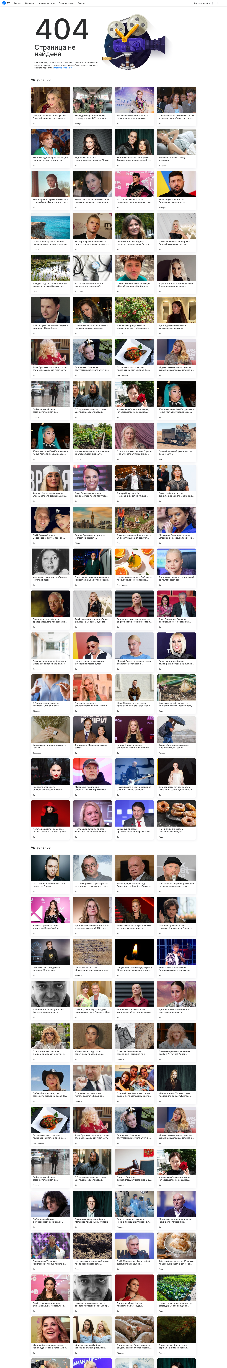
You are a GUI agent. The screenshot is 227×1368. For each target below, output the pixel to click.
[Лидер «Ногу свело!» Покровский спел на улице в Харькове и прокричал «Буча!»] (134, 484)
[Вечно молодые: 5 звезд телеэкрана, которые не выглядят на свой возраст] (176, 652)
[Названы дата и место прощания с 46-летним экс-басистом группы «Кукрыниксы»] (134, 778)
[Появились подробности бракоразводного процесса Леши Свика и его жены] (50, 610)
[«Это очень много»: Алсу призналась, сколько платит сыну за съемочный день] (134, 190)
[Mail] (4, 3)
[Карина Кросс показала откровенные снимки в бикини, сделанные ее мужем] (134, 736)
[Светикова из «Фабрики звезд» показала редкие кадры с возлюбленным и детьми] (92, 316)
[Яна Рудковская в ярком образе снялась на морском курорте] (92, 610)
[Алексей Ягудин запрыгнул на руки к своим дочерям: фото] (134, 862)
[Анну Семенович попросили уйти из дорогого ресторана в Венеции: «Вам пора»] (134, 1168)
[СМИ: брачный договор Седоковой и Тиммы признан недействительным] (50, 526)
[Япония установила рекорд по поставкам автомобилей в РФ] (134, 946)
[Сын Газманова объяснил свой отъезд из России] (50, 1126)
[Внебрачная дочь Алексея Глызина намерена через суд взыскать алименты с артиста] (176, 1210)
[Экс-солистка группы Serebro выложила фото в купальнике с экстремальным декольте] (176, 778)
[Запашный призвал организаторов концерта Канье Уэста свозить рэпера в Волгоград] (134, 820)
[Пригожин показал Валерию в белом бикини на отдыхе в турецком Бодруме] (176, 232)
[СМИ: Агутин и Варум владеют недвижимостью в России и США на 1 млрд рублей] (92, 1252)
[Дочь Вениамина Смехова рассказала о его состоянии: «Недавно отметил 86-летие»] (176, 610)
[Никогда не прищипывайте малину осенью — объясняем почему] (134, 316)
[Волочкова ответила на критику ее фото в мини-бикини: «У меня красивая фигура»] (134, 610)
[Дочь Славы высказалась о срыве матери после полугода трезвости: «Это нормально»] (92, 484)
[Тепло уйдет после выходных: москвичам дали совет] (176, 736)
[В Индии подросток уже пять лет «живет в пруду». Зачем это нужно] (50, 274)
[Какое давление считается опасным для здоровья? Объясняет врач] (92, 274)
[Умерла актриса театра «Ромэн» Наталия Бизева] (50, 568)
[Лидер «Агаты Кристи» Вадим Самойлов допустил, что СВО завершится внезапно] (134, 1071)
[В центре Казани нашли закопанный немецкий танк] (134, 1294)
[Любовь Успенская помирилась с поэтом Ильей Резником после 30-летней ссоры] (50, 1029)
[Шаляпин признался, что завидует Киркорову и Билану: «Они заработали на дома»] (176, 1168)
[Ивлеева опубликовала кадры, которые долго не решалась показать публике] (134, 400)
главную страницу (62, 67)
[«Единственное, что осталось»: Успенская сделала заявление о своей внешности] (176, 358)
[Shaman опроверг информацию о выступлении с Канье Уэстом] (50, 904)
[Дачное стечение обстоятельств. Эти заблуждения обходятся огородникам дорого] (134, 526)
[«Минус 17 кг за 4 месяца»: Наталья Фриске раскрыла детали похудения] (50, 946)
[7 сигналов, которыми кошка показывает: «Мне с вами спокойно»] (92, 1029)
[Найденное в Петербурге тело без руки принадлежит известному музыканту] (50, 1252)
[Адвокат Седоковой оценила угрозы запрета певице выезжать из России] (50, 484)
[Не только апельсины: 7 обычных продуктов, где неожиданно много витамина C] (134, 568)
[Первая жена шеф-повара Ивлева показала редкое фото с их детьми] (176, 1126)
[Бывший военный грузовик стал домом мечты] (176, 442)
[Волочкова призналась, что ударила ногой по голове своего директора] (134, 1252)
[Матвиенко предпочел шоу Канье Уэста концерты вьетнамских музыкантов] (134, 988)
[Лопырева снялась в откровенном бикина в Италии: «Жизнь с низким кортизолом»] (92, 694)
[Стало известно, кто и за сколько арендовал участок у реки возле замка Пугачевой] (50, 1294)
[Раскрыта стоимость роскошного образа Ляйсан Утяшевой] (50, 778)
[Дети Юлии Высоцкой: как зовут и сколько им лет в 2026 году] (92, 1168)
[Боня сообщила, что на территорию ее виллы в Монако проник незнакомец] (176, 484)
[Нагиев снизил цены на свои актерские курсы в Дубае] (92, 652)
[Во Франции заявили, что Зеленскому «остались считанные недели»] (176, 190)
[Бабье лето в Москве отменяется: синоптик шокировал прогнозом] (50, 400)
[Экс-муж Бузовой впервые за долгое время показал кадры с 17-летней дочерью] (92, 232)
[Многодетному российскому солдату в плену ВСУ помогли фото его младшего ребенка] (92, 106)
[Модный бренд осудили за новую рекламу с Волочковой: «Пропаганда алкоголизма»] (134, 652)
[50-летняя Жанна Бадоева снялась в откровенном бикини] (134, 232)
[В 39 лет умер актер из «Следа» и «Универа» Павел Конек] (50, 316)
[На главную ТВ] (8, 3)
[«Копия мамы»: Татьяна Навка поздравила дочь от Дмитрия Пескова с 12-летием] (176, 1336)
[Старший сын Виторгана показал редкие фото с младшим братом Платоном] (134, 1336)
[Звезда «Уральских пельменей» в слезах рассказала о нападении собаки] (92, 190)
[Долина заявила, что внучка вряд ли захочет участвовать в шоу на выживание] (134, 1029)
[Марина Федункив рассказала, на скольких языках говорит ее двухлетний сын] (50, 148)
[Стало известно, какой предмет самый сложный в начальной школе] (92, 862)
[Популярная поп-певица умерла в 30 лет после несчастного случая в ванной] (134, 1210)
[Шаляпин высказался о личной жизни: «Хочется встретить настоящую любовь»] (176, 862)
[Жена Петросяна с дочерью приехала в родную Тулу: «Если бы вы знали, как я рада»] (134, 694)
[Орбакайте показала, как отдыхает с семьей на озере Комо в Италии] (50, 1336)
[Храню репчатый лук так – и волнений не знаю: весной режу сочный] (176, 694)
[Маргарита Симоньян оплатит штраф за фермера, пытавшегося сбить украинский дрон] (176, 526)
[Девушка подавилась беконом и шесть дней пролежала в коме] (50, 652)
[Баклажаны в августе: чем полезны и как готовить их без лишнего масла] (134, 358)
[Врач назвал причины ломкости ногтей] (50, 736)
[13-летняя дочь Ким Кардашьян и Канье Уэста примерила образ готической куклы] (176, 400)
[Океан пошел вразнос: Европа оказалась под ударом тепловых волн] (50, 232)
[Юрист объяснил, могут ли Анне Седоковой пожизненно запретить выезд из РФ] (176, 274)
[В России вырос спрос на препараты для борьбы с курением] (50, 694)
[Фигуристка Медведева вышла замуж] (92, 736)
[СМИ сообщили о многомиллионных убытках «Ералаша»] (176, 946)
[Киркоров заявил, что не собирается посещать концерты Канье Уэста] (92, 1071)
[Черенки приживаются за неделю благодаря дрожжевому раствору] (92, 442)
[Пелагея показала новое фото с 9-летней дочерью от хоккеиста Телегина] (50, 106)
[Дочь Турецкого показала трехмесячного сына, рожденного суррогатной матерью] (176, 316)
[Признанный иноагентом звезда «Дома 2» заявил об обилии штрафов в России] (134, 274)
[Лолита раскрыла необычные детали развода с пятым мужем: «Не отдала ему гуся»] (50, 820)
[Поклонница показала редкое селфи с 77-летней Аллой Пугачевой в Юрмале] (176, 1294)
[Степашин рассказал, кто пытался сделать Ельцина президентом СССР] (92, 1336)
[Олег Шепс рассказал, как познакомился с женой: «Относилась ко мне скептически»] (92, 946)
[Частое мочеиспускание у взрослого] (176, 904)
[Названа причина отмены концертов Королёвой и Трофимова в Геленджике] (50, 1168)
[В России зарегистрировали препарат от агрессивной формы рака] (50, 988)
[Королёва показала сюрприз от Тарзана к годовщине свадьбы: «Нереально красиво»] (134, 148)
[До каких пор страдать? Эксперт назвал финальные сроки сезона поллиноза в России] (92, 988)
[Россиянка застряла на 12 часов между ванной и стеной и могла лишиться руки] (50, 1071)
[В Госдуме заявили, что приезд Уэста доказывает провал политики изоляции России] (92, 400)
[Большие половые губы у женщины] (176, 148)
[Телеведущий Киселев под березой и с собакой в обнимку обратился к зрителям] (134, 1126)
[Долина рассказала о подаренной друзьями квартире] (176, 568)
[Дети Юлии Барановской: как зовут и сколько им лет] (176, 1252)
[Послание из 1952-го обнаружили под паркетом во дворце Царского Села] (92, 1210)
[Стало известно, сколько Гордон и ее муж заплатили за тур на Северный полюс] (134, 442)
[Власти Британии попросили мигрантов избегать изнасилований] (92, 526)
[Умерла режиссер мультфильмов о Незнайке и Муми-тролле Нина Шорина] (50, 190)
